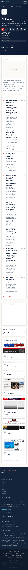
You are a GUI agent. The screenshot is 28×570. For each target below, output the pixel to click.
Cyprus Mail (10, 393)
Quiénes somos (10, 557)
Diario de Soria (5, 519)
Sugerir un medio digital (16, 555)
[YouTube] (24, 29)
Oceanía (3, 491)
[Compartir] (6, 29)
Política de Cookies (19, 553)
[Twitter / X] (13, 29)
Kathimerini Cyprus (12, 366)
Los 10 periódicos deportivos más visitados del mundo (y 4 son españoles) (13, 534)
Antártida (3, 493)
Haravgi (8, 374)
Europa (3, 489)
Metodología (19, 557)
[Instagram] (17, 29)
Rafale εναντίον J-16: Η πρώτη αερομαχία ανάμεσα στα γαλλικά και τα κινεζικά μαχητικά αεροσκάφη (11, 180)
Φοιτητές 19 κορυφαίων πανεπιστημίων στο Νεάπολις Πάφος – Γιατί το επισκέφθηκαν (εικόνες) (10, 206)
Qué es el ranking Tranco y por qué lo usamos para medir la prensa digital (12, 541)
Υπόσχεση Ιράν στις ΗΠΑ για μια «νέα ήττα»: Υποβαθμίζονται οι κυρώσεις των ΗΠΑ (11, 134)
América (3, 484)
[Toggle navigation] (25, 2)
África (2, 487)
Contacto (6, 555)
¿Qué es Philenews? (8, 333)
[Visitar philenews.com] (2, 29)
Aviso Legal (16, 551)
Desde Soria (4, 516)
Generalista (4, 47)
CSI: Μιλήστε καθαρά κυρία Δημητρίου (10, 279)
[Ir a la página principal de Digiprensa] (8, 2)
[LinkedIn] (21, 29)
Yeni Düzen (9, 357)
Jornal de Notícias (5, 521)
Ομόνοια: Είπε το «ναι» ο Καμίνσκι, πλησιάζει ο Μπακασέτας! (11, 156)
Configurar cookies (14, 560)
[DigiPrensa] (8, 473)
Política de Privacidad (7, 553)
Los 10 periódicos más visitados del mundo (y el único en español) (13, 537)
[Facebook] (10, 29)
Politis (8, 454)
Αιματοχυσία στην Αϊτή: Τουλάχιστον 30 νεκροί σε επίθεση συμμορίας (11, 230)
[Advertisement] (14, 315)
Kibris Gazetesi (11, 412)
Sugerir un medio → (6, 509)
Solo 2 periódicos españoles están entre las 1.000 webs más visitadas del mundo (13, 544)
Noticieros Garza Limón (7, 526)
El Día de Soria (5, 524)
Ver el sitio (14, 69)
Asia (2, 482)
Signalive (9, 433)
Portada (9, 551)
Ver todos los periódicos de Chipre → (12, 460)
